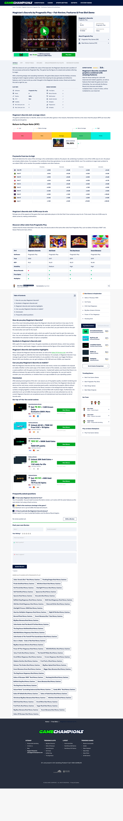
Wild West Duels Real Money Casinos (49, 583)
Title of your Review (19, 537)
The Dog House (75, 250)
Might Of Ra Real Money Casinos (59, 612)
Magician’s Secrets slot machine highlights (29, 306)
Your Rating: (17, 533)
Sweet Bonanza (96, 250)
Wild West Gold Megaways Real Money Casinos (28, 604)
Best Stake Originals (90, 390)
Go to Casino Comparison (96, 366)
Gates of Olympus (50, 746)
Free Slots (18, 7)
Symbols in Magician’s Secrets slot (26, 303)
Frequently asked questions (24, 315)
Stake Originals (87, 748)
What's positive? (20, 542)
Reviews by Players (73, 63)
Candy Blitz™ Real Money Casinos (64, 689)
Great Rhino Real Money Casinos (47, 702)
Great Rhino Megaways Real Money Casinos (27, 657)
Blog (28, 748)
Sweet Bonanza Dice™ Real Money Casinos (49, 616)
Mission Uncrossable (88, 743)
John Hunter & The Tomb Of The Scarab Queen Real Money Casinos (35, 636)
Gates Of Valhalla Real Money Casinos (25, 693)
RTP (21, 63)
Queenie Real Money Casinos (22, 596)
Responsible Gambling (32, 743)
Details (15, 63)
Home (14, 7)
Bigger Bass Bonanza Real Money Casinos (57, 669)
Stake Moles (86, 750)
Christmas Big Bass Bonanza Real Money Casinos (29, 697)
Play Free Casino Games (92, 433)
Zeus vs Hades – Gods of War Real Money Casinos (29, 641)
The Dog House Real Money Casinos (25, 685)
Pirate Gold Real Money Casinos (23, 583)
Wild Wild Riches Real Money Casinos (58, 649)
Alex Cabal (19, 285)
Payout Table (29, 63)
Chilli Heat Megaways (91, 306)
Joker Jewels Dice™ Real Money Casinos (26, 579)
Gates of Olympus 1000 (91, 297)
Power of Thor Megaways (92, 314)
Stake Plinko (86, 753)
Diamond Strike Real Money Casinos (58, 604)
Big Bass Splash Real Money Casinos (54, 665)
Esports (74, 3)
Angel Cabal (46, 286)
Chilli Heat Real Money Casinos (23, 702)
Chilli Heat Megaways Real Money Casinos (58, 600)
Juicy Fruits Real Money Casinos (24, 653)
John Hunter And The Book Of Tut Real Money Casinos (31, 624)
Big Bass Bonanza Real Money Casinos (25, 620)
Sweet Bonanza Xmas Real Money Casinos (27, 669)
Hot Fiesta (88, 302)
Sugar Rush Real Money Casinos (47, 706)
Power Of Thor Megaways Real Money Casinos (28, 649)
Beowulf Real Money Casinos (22, 616)
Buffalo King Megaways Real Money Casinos (27, 600)
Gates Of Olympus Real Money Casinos (26, 714)
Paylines (39, 63)
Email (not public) (51, 529)
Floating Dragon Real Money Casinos (54, 579)
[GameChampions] (18, 3)
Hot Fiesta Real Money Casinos (23, 588)
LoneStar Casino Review (34, 438)
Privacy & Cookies (74, 782)
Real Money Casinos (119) (89, 43)
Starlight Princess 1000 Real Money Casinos (28, 608)
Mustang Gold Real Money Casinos (57, 677)
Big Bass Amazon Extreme (92, 310)
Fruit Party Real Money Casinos (23, 706)
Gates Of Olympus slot (58, 352)
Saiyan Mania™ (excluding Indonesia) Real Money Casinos (32, 689)
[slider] (26, 533)
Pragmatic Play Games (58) (90, 39)
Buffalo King (49, 753)
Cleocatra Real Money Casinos (45, 596)
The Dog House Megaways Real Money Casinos (28, 673)
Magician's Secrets (34, 250)
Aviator (85, 746)
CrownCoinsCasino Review (35, 404)
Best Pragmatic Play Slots (92, 381)
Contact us (30, 746)
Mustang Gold (89, 318)
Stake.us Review (32, 456)
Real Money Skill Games (70, 746)
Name (15, 529)
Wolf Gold (52, 250)
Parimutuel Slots (68, 743)
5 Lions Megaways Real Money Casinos (57, 657)
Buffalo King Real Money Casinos (24, 681)
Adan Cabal (90, 414)
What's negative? (20, 554)
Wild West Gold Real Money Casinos (59, 697)
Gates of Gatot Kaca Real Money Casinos (54, 693)
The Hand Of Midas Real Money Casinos (50, 653)
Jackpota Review (32, 475)
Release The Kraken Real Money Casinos (26, 665)
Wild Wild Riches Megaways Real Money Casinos (29, 632)
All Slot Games (86, 755)
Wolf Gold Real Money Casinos (23, 592)
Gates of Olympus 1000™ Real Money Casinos (28, 677)
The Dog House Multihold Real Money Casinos (28, 628)
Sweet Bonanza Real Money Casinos (53, 710)
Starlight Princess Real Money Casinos (49, 588)
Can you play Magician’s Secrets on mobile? (29, 309)
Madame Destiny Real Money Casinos (25, 661)
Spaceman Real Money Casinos (46, 592)
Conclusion (19, 312)
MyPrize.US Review (33, 422)
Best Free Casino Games (92, 377)
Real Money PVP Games (70, 748)
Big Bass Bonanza (50, 743)
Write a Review (69, 519)
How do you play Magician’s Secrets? (27, 300)
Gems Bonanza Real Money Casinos (49, 681)
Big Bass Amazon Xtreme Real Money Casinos (28, 645)
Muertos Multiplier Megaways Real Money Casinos (29, 612)
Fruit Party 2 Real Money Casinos (51, 661)
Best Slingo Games (90, 386)
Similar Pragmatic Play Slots (54, 63)
